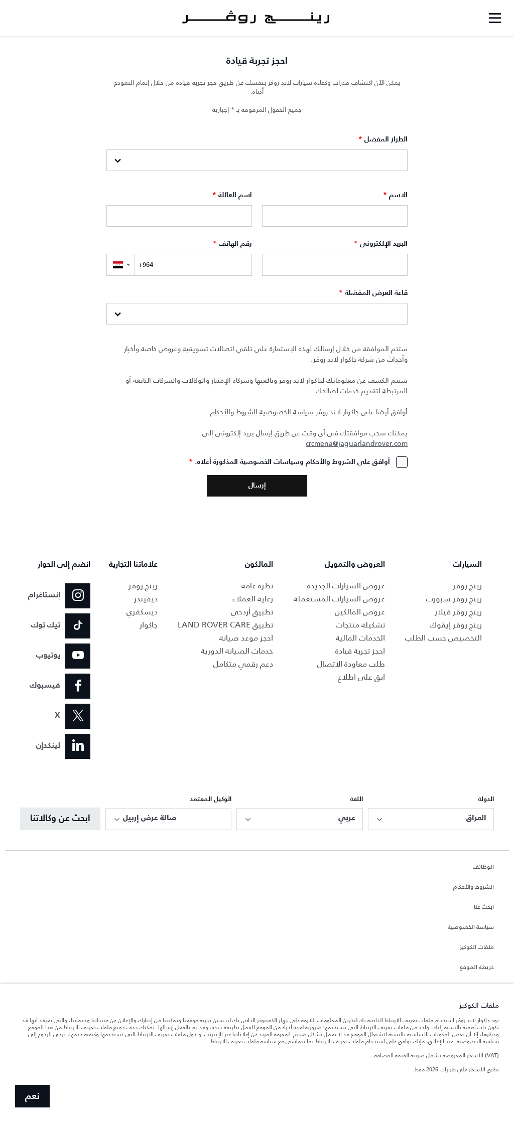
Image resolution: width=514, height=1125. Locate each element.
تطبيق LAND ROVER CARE (225, 624)
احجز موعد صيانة (246, 637)
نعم (32, 1096)
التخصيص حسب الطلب (443, 637)
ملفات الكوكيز (477, 947)
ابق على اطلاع (361, 677)
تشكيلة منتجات (360, 624)
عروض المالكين (360, 611)
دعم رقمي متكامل (243, 664)
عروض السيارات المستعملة (339, 598)
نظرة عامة (257, 585)
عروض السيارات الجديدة (346, 585)
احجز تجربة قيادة (360, 651)
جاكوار (149, 624)
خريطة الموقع (477, 967)
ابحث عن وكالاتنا (60, 818)
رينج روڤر (467, 585)
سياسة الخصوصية (287, 412)
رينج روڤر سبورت (454, 598)
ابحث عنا (484, 907)
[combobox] (431, 819)
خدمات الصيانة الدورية (237, 651)
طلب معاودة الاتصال (351, 664)
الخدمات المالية (360, 637)
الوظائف (483, 867)
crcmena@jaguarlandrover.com (357, 443)
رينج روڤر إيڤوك (456, 624)
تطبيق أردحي (252, 611)
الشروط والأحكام (234, 412)
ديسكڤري (142, 611)
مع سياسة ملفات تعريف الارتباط (247, 1041)
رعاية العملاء (252, 598)
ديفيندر (146, 598)
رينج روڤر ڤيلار (458, 611)
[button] (120, 264)
